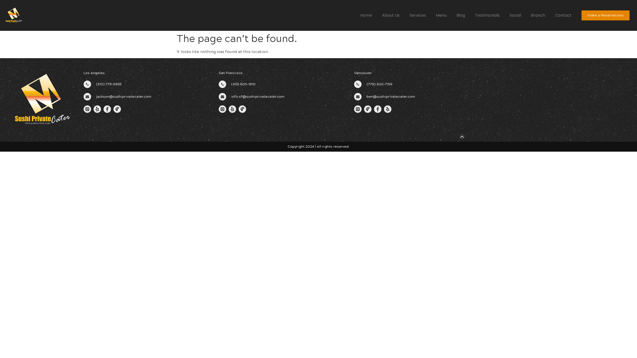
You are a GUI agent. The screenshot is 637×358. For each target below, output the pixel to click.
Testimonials (487, 15)
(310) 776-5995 (109, 84)
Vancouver (363, 73)
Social (515, 15)
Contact (563, 15)
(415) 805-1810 (243, 84)
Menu (441, 15)
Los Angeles (94, 73)
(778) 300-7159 (379, 84)
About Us (391, 15)
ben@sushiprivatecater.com (391, 96)
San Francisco (231, 73)
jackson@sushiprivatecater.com (123, 96)
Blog (461, 15)
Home (366, 15)
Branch (538, 15)
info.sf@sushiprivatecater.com (257, 96)
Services (418, 15)
